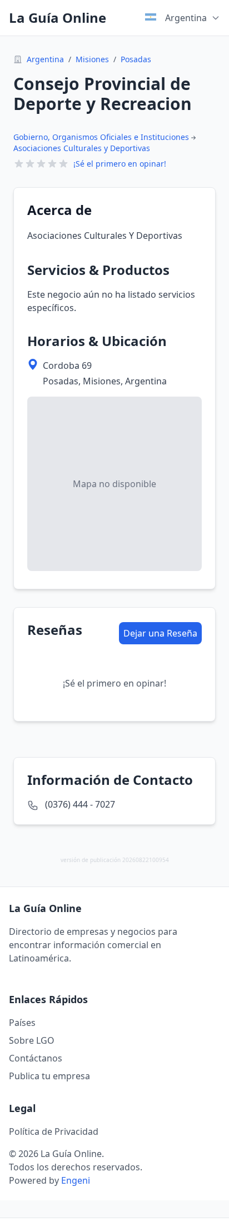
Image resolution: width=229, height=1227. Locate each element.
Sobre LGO (31, 1040)
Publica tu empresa (49, 1076)
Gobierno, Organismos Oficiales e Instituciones (101, 137)
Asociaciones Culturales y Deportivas (81, 148)
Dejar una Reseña (160, 633)
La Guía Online (57, 18)
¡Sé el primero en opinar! (119, 163)
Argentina (45, 59)
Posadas (136, 59)
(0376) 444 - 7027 (80, 804)
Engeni (75, 1180)
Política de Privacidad (53, 1131)
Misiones (92, 59)
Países (22, 1022)
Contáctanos (35, 1058)
